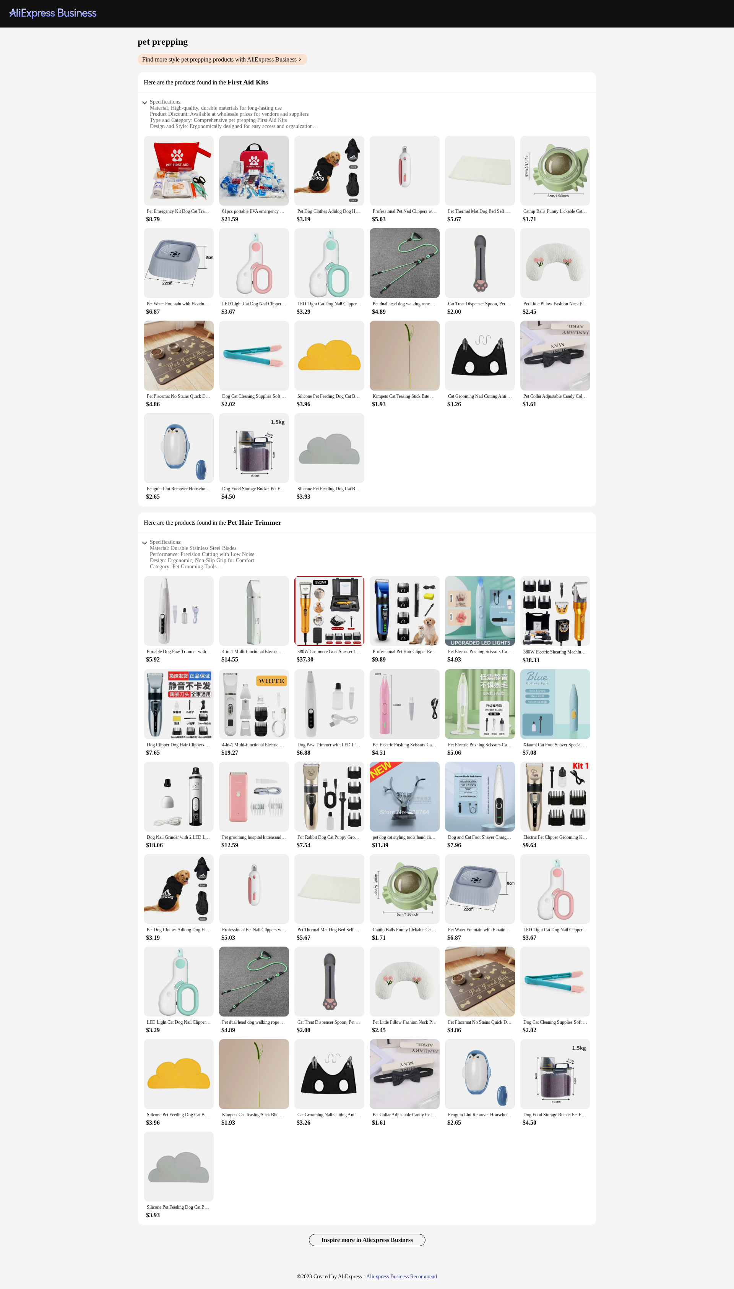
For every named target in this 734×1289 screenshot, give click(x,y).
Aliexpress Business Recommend (401, 1276)
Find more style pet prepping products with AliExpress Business (219, 59)
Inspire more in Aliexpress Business (367, 1240)
